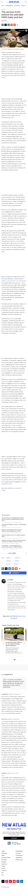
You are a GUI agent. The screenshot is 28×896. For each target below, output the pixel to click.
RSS (2, 872)
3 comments (15, 573)
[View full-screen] (26, 30)
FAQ (2, 875)
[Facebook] (2, 25)
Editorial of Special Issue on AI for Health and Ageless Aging (13, 536)
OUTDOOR (17, 5)
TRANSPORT (24, 5)
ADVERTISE (4, 864)
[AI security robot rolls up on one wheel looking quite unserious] (14, 634)
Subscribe (14, 838)
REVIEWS (3, 862)
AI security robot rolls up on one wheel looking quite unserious (14, 643)
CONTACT (4, 870)
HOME (3, 851)
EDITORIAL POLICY (6, 857)
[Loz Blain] (3, 581)
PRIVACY (3, 868)
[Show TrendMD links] (25, 553)
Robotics (3, 9)
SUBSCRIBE (4, 853)
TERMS (3, 866)
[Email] (17, 25)
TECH (2, 5)
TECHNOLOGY (19, 855)
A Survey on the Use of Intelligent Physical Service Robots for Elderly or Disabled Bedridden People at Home (13, 519)
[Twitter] (5, 25)
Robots (16, 563)
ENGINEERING (9, 5)
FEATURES (4, 859)
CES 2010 (8, 563)
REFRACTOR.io (19, 859)
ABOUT (3, 855)
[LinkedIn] (8, 25)
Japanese (8, 560)
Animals (17, 560)
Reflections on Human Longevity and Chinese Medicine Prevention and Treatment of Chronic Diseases (14, 541)
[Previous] (3, 642)
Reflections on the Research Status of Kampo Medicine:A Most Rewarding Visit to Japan (12, 530)
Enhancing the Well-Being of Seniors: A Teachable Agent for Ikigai (14, 525)
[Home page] (14, 2)
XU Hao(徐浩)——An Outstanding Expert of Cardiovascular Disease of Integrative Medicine (12, 546)
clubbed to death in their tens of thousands (13, 281)
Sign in (5, 680)
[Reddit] (11, 25)
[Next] (24, 642)
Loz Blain (10, 580)
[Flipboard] (14, 25)
